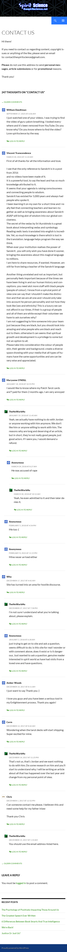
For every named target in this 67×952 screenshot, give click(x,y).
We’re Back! (8, 927)
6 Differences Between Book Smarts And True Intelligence (31, 921)
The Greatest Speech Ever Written (19, 915)
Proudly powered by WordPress (15, 948)
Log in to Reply (17, 141)
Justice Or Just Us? (11, 933)
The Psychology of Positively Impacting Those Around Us (30, 909)
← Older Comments (12, 102)
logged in (21, 883)
